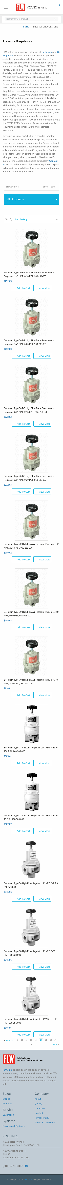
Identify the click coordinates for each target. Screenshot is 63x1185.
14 (41, 1040)
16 (51, 1040)
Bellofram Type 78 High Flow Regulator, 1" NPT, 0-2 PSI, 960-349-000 (31, 885)
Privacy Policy (42, 1117)
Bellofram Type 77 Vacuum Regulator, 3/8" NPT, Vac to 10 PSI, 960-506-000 (30, 817)
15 (46, 1040)
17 (55, 1040)
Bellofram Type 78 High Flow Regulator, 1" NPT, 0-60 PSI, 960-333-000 (29, 953)
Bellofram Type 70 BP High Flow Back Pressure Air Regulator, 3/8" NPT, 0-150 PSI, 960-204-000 (29, 410)
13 (36, 1040)
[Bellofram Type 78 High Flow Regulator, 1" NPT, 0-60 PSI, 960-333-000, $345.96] (31, 927)
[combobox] (28, 19)
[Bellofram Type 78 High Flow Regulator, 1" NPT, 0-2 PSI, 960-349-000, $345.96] (31, 859)
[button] (31, 187)
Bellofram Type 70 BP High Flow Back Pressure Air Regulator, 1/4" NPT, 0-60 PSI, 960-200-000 (29, 342)
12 (31, 1040)
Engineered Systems (14, 1126)
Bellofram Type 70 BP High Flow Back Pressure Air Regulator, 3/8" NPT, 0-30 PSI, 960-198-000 (29, 478)
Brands (6, 1098)
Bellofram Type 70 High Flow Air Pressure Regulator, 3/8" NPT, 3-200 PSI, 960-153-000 (31, 682)
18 (31, 1044)
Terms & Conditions (45, 1122)
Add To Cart (23, 288)
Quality (38, 1103)
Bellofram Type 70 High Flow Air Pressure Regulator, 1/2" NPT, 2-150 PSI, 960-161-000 (31, 546)
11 (26, 1040)
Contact (39, 1113)
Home (26, 27)
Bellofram (47, 52)
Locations (40, 1108)
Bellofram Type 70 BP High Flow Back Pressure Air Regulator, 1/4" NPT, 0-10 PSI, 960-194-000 (29, 274)
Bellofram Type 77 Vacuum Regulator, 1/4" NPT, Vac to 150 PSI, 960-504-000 (30, 749)
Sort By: (9, 219)
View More (44, 288)
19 (35, 1044)
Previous (9, 1040)
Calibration (8, 1114)
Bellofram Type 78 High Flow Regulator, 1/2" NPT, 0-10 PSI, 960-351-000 (30, 1021)
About (38, 1098)
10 (22, 1040)
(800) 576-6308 (13, 1166)
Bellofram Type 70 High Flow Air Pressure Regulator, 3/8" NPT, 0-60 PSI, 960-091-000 (31, 614)
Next (55, 1044)
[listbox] (36, 219)
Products (7, 1103)
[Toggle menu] (6, 7)
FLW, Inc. (28, 1180)
